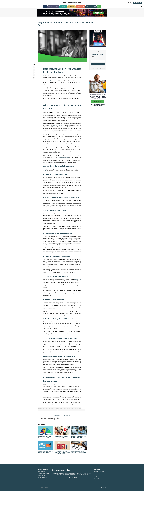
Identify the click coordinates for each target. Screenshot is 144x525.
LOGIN (98, 6)
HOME (45, 6)
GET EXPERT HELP (80, 6)
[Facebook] (34, 67)
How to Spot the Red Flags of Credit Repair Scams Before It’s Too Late (78, 437)
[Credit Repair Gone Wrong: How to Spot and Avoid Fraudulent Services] (79, 445)
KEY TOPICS (63, 6)
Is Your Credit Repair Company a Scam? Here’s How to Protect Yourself (61, 438)
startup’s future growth (63, 157)
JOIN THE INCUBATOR (91, 6)
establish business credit (76, 408)
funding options (50, 114)
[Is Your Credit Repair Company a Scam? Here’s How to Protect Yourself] (62, 430)
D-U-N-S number (59, 408)
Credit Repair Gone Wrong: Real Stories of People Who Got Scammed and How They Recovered (62, 452)
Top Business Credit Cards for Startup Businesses (74, 417)
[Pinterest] (34, 75)
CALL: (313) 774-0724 (137, 2)
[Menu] (141, 7)
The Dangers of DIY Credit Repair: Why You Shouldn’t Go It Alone (44, 437)
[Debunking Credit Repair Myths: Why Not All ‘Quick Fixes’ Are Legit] (45, 445)
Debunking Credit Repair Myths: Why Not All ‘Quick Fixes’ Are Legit (45, 452)
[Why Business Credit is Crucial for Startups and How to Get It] (62, 46)
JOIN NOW (74, 477)
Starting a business (47, 75)
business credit (47, 80)
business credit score (58, 125)
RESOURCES (71, 6)
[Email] (34, 78)
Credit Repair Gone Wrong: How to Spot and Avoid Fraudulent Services (78, 452)
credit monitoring (52, 408)
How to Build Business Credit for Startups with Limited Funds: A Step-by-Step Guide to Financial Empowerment (50, 418)
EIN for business (67, 408)
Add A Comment (62, 458)
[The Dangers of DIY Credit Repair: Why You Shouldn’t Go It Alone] (45, 430)
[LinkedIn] (34, 72)
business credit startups (42, 408)
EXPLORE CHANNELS (53, 6)
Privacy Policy (98, 68)
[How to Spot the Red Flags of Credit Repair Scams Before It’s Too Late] (79, 430)
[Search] (140, 7)
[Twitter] (34, 70)
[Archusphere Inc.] (72, 2)
